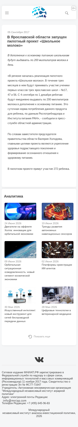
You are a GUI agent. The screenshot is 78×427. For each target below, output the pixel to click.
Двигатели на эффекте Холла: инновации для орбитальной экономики (19, 230)
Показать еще (42, 336)
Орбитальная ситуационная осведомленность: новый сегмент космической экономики (19, 272)
